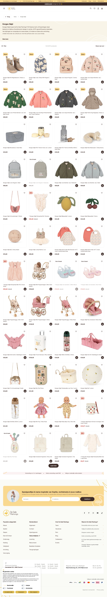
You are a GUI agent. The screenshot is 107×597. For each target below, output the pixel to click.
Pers (56, 532)
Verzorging (6, 553)
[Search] (90, 8)
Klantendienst (101, 1)
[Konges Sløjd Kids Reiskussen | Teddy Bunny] (92, 134)
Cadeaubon (84, 1)
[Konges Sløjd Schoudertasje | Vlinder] (14, 202)
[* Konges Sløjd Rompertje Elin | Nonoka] (40, 202)
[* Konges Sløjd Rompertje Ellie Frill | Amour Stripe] (14, 271)
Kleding (5, 542)
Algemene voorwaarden (89, 589)
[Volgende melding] (105, 4)
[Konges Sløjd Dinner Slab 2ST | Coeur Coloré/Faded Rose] (92, 236)
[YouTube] (97, 513)
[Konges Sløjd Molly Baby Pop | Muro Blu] (66, 408)
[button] (3, 8)
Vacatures (58, 529)
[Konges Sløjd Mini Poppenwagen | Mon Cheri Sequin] (40, 271)
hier (25, 581)
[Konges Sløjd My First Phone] (40, 374)
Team (57, 525)
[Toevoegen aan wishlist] (24, 54)
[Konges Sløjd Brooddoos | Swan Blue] (14, 134)
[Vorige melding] (1, 4)
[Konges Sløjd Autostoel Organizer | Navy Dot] (40, 443)
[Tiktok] (102, 513)
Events (94, 1)
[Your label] (25, 82)
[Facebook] (84, 513)
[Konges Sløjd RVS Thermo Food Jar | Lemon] (40, 134)
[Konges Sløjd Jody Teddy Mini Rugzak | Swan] (40, 64)
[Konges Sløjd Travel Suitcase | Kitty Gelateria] (40, 341)
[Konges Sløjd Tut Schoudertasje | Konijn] (14, 374)
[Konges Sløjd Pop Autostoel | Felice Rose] (92, 306)
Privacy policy (100, 589)
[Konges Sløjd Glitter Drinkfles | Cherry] (66, 341)
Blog (56, 536)
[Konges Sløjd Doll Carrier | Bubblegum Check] (14, 341)
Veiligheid (6, 546)
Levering (31, 539)
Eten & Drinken (7, 536)
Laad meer (53, 465)
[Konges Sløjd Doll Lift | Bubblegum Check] (92, 341)
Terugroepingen (34, 549)
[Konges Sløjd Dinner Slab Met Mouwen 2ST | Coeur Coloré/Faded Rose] (66, 236)
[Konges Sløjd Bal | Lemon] (92, 374)
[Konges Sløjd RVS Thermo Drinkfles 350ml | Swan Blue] (66, 134)
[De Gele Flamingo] (11, 8)
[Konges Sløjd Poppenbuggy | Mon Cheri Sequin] (14, 306)
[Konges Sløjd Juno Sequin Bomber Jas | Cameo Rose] (92, 64)
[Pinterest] (89, 513)
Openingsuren (33, 532)
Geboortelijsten (33, 536)
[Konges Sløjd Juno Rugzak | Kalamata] (40, 169)
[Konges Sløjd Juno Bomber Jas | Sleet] (92, 169)
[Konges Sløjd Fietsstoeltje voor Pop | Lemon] (66, 374)
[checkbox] (4, 585)
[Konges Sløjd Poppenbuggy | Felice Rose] (66, 306)
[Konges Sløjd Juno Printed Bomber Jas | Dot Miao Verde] (14, 99)
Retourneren (32, 542)
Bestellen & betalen (34, 546)
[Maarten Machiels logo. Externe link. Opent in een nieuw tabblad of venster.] (3, 570)
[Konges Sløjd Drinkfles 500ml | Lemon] (14, 408)
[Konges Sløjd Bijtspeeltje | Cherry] (92, 202)
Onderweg (6, 539)
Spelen (5, 529)
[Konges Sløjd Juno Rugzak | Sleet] (14, 169)
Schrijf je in (87, 499)
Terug (8, 16)
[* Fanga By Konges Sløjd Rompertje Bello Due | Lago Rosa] (92, 443)
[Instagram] (93, 513)
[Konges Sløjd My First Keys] (14, 443)
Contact (31, 529)
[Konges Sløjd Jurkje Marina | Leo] (40, 236)
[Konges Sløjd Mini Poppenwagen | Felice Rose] (40, 306)
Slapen (5, 532)
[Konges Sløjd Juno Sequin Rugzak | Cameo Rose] (66, 64)
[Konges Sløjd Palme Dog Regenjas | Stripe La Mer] (92, 99)
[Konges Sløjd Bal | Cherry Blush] (14, 236)
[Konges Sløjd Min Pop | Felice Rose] (40, 408)
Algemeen (32, 525)
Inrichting (6, 549)
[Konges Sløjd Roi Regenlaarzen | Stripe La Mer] (14, 64)
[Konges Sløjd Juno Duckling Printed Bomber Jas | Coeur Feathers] (40, 99)
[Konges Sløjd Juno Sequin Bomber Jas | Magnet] (66, 99)
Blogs (90, 1)
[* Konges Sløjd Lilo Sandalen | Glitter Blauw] (66, 271)
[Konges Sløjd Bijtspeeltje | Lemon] (66, 202)
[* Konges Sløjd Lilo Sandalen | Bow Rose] (92, 271)
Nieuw (5, 525)
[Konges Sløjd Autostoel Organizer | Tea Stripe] (66, 443)
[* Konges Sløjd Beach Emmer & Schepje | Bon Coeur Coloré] (92, 408)
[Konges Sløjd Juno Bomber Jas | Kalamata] (66, 169)
